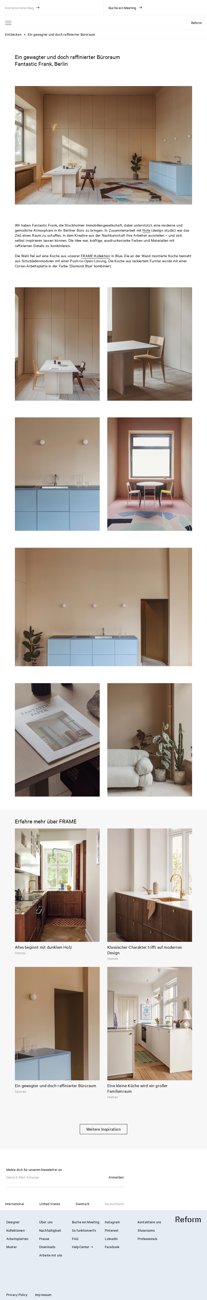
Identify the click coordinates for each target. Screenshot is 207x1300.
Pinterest (111, 1230)
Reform (196, 22)
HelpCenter (81, 1246)
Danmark (82, 1203)
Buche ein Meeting (86, 1222)
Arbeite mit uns (50, 1255)
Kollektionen (15, 1230)
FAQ (75, 1238)
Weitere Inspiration (103, 1129)
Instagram (112, 1222)
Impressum (43, 1294)
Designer (13, 1222)
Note (146, 230)
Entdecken (13, 34)
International (14, 1203)
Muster (11, 1246)
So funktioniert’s (84, 1230)
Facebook (112, 1246)
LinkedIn (111, 1238)
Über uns (46, 1222)
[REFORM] (188, 1219)
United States (49, 1203)
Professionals (147, 1238)
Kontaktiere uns (149, 1222)
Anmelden (116, 1177)
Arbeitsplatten (17, 1238)
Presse (44, 1238)
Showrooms (146, 1230)
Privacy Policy (17, 1294)
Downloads (47, 1246)
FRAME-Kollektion (95, 255)
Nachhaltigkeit (50, 1230)
